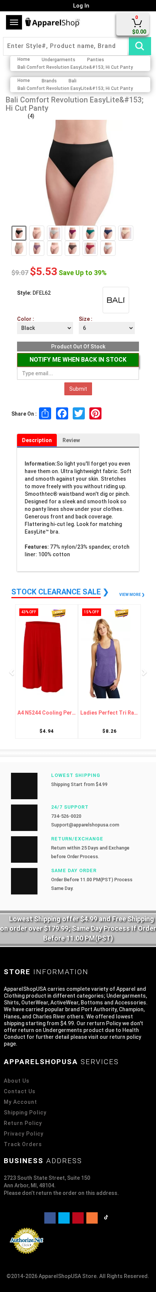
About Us (17, 1081)
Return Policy (23, 1123)
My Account (20, 1102)
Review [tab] (71, 440)
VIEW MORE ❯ (132, 595)
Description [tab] (37, 440)
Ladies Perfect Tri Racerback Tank (54, 713)
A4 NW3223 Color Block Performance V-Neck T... (117, 713)
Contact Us (20, 1091)
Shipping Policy (25, 1112)
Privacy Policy (24, 1134)
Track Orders (23, 1144)
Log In (80, 5)
